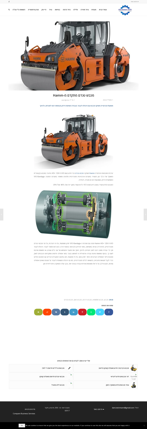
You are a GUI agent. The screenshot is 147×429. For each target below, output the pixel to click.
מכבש (106, 299)
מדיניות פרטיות (30, 409)
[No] (144, 425)
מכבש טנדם (79, 173)
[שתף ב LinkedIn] (73, 312)
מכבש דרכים (87, 299)
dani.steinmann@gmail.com (123, 408)
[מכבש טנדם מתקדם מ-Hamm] (73, 55)
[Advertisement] (73, 282)
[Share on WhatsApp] (91, 312)
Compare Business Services (24, 413)
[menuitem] (103, 9)
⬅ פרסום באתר (135, 1)
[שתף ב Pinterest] (82, 312)
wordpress (65, 100)
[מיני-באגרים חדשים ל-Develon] (145, 214)
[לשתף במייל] (38, 312)
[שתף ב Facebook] (108, 312)
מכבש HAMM (98, 299)
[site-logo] (125, 9)
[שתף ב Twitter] (100, 312)
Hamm (92, 173)
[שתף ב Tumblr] (64, 312)
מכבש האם (78, 299)
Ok (22, 425)
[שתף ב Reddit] (47, 312)
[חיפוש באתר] (9, 9)
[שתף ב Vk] (56, 312)
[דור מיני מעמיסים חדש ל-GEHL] (1, 214)
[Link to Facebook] (9, 1)
